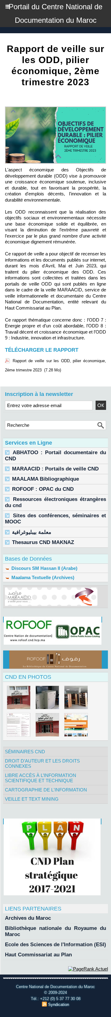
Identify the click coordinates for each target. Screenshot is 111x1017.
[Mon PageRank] (88, 968)
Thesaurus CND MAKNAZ (43, 542)
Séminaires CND (25, 751)
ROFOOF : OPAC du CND (43, 489)
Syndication (58, 1004)
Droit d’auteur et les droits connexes (42, 763)
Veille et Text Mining (32, 799)
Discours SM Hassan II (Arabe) (43, 568)
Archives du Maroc (28, 918)
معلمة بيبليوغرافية (31, 532)
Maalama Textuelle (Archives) (42, 577)
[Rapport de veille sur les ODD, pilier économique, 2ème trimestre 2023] (55, 109)
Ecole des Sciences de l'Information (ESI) (55, 944)
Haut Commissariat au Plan (38, 955)
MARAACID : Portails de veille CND (55, 469)
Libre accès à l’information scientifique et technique (40, 778)
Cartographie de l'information (46, 789)
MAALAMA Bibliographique (45, 479)
